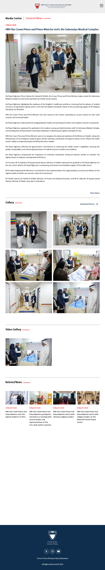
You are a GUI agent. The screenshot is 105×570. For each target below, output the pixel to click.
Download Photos (87, 204)
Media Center (14, 18)
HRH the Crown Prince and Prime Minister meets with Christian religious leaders (64, 414)
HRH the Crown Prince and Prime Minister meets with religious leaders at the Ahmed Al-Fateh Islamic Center (87, 417)
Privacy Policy (53, 558)
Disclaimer (64, 558)
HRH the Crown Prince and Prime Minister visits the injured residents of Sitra (16, 414)
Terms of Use (42, 558)
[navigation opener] (101, 5)
